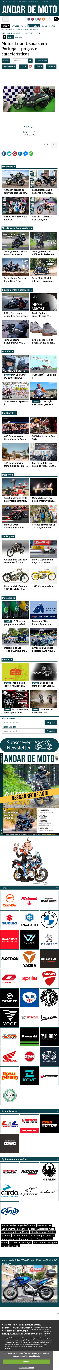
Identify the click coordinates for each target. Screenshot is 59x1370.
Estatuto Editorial (33, 1324)
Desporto (7, 474)
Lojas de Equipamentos (42, 1235)
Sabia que (7, 536)
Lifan (23, 66)
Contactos (6, 1324)
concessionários (8, 29)
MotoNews (7, 166)
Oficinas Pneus (20, 1235)
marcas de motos (48, 25)
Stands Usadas (38, 1231)
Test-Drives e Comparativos (16, 228)
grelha (10, 37)
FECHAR (26, 1361)
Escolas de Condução (20, 1242)
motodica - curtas (32, 33)
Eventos (6, 659)
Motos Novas (44, 1225)
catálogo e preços (18, 25)
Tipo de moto (8, 66)
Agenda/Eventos (26, 1225)
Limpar (5, 60)
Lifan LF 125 (29, 132)
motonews (34, 29)
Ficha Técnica (18, 1324)
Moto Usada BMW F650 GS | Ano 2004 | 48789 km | (29, 1262)
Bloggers (52, 1242)
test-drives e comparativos (12, 33)
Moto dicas (8, 597)
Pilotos (5, 1245)
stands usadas (22, 29)
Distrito (51, 66)
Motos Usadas (9, 1225)
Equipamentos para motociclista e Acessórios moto (28, 1228)
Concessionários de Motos (15, 1231)
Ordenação (41, 60)
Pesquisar (50, 722)
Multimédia (8, 412)
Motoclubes (40, 1242)
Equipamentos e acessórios (16, 289)
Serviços (15, 1245)
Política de (26, 1367)
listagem (18, 37)
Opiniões (6, 351)
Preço (38, 66)
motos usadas (33, 25)
